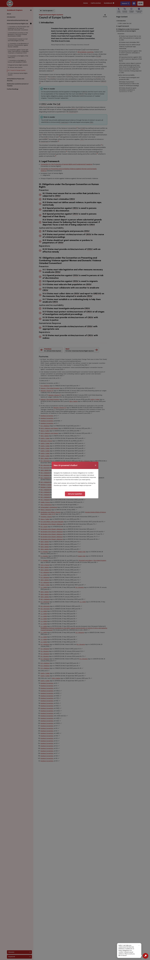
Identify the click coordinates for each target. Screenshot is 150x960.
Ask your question (75, 494)
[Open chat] (145, 956)
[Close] (95, 465)
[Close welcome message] (139, 945)
